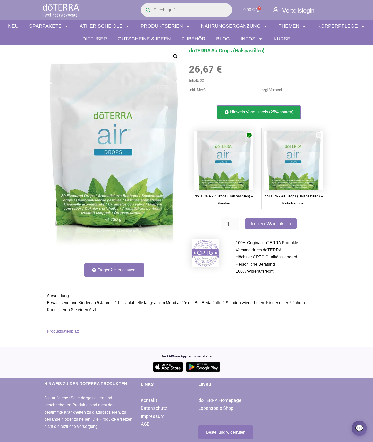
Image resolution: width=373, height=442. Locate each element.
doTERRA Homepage (219, 400)
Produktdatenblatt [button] (63, 331)
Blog (223, 38)
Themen (289, 26)
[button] (175, 56)
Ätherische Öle (101, 26)
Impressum (152, 416)
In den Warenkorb (271, 223)
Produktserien (162, 26)
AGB (145, 424)
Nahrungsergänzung (231, 26)
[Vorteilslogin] (275, 9)
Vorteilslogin (298, 10)
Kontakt (149, 400)
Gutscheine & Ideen (144, 38)
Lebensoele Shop (215, 408)
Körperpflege (337, 26)
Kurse (282, 38)
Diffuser (94, 38)
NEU (13, 26)
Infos (248, 38)
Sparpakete (45, 26)
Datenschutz (154, 408)
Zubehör (193, 38)
